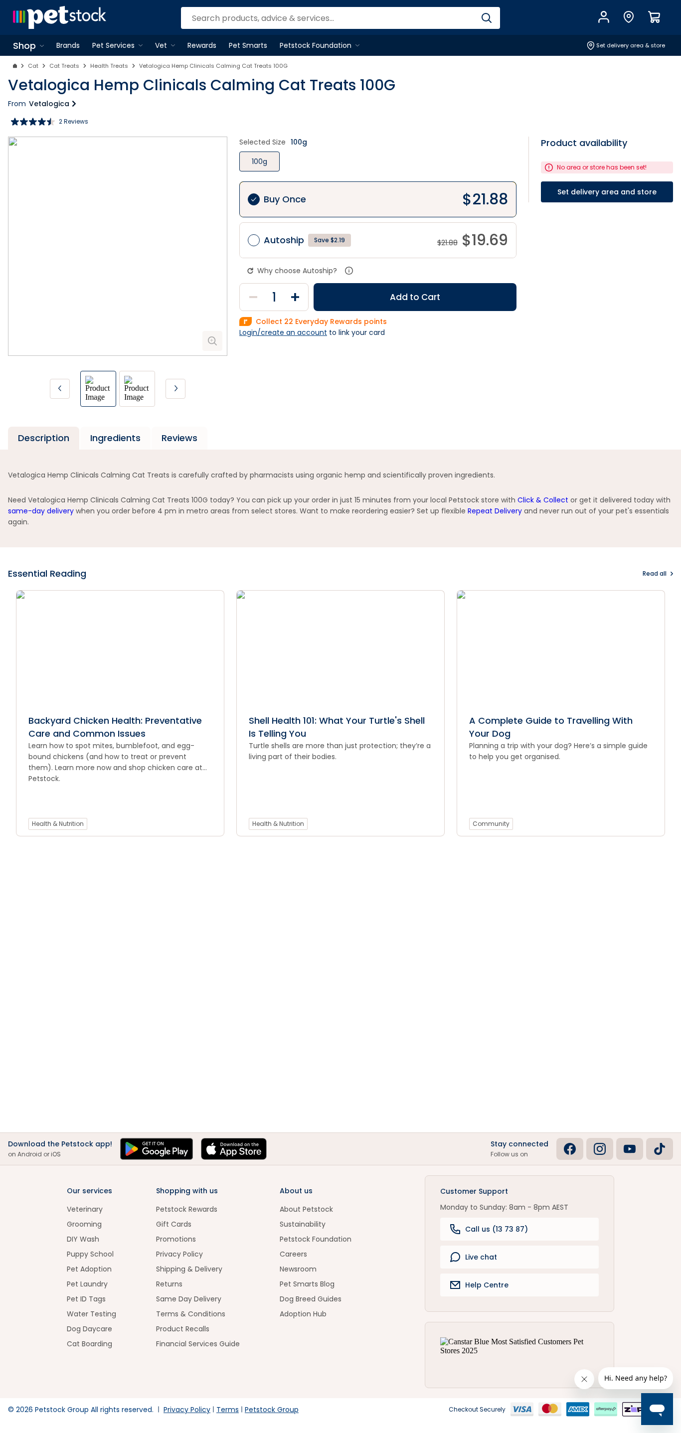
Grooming (84, 1224)
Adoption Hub (303, 1314)
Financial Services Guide (198, 1344)
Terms (227, 1410)
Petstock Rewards (186, 1209)
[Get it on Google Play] (156, 1149)
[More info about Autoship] (349, 271)
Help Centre (487, 1285)
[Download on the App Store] (234, 1149)
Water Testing (91, 1314)
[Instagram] (599, 1149)
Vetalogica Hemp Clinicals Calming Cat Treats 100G (213, 66)
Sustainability (303, 1224)
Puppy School (90, 1254)
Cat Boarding (89, 1344)
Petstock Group (272, 1410)
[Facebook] (569, 1149)
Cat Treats (64, 66)
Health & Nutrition (58, 823)
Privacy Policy (179, 1254)
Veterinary (85, 1209)
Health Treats (109, 66)
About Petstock (306, 1209)
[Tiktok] (659, 1149)
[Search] (486, 17)
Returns (169, 1284)
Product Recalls (182, 1329)
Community (491, 823)
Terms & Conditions (190, 1314)
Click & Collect (542, 500)
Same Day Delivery (188, 1299)
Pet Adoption (89, 1269)
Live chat (481, 1257)
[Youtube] (629, 1149)
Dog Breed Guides (310, 1299)
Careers (293, 1254)
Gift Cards (173, 1224)
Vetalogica (49, 104)
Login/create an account (283, 332)
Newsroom (298, 1269)
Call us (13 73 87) (496, 1229)
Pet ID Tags (86, 1299)
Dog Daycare (89, 1329)
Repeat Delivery (495, 511)
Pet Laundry (87, 1284)
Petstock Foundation (315, 1239)
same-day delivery (41, 511)
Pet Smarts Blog (307, 1284)
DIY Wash (83, 1239)
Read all (655, 573)
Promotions (176, 1239)
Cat (33, 66)
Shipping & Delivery (189, 1269)
